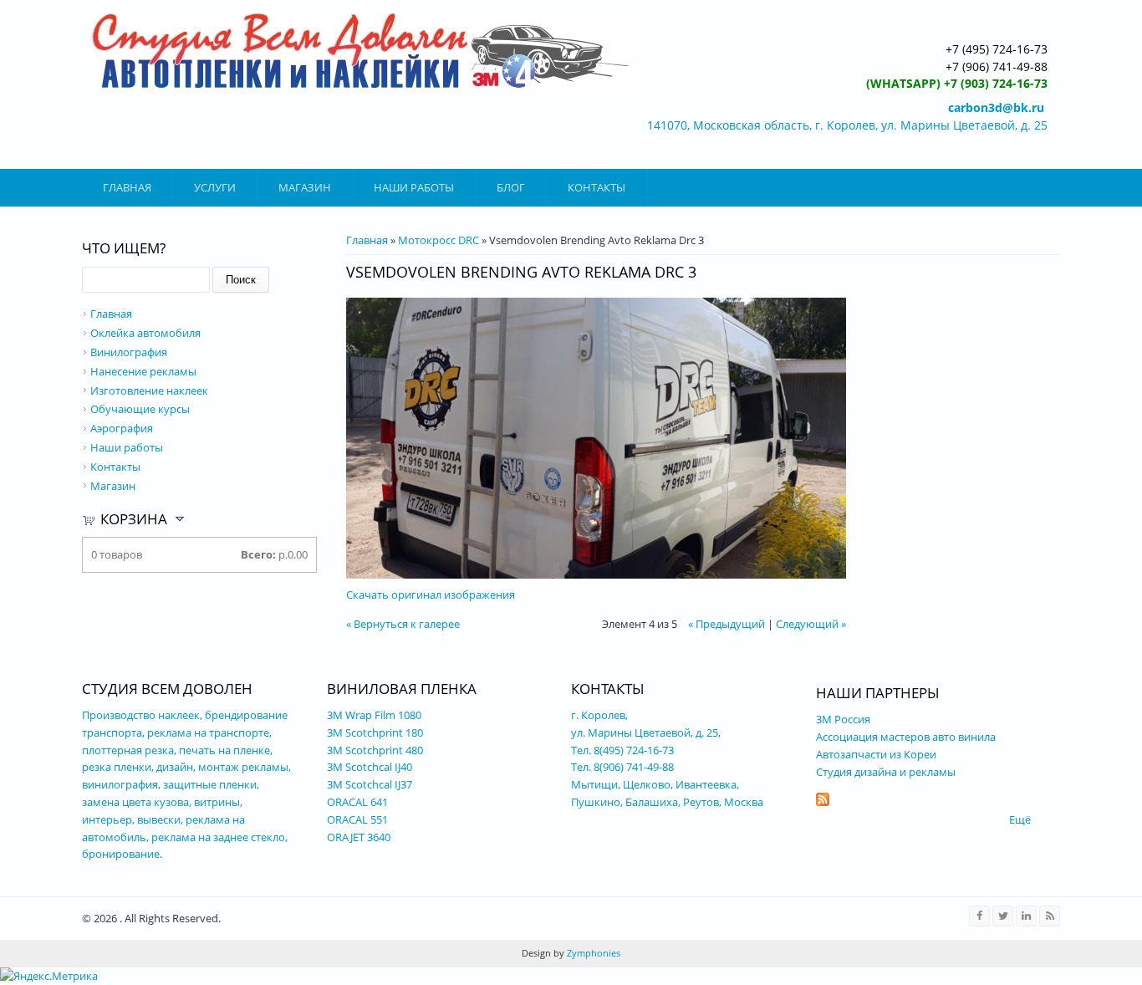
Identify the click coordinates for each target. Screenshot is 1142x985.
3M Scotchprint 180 (375, 732)
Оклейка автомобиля (145, 332)
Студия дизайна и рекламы (886, 771)
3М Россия (843, 719)
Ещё (1020, 819)
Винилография (128, 352)
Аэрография (121, 428)
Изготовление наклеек (149, 390)
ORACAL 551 (357, 819)
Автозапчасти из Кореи (877, 754)
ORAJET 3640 (358, 837)
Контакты (596, 187)
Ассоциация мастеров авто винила (906, 736)
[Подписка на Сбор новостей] (822, 801)
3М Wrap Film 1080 (374, 714)
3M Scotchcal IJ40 (369, 766)
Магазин (304, 187)
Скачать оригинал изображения (430, 594)
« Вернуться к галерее (403, 623)
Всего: (258, 554)
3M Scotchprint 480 (375, 750)
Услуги (215, 187)
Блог (511, 187)
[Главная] (360, 51)
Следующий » (811, 623)
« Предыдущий (726, 623)
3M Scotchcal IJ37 (369, 784)
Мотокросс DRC (438, 240)
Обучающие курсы (140, 408)
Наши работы (414, 187)
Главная (127, 187)
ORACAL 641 (357, 801)
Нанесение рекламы (143, 371)
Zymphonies (592, 953)
